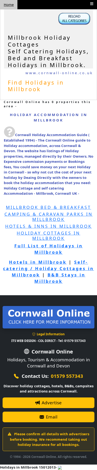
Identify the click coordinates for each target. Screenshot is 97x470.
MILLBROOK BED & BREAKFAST (48, 207)
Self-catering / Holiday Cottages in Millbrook (48, 268)
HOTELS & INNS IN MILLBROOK (48, 226)
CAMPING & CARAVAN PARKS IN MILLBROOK (48, 216)
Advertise (51, 402)
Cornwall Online (51, 351)
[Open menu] (91, 3)
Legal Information (50, 334)
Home (9, 4)
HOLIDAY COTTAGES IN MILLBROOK (48, 235)
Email (51, 417)
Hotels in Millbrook (38, 262)
